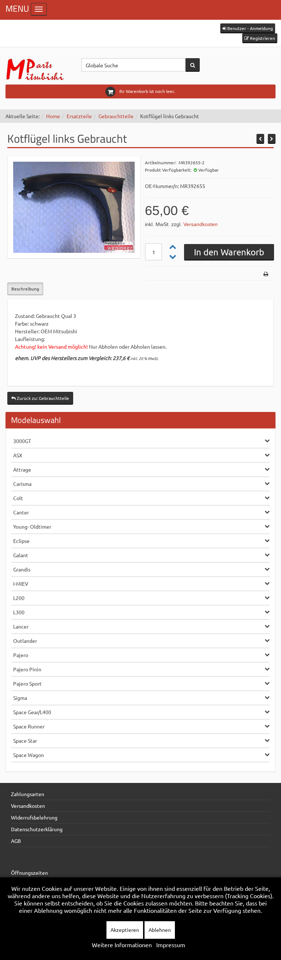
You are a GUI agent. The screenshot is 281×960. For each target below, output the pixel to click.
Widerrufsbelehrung (34, 817)
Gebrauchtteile (116, 116)
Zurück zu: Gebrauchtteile (42, 398)
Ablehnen (160, 929)
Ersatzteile (79, 116)
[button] (247, 28)
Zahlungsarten (27, 794)
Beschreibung (25, 289)
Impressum (170, 944)
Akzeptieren (124, 929)
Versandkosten (200, 224)
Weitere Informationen (122, 944)
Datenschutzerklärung (37, 829)
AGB (16, 840)
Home (53, 116)
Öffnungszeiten (29, 872)
